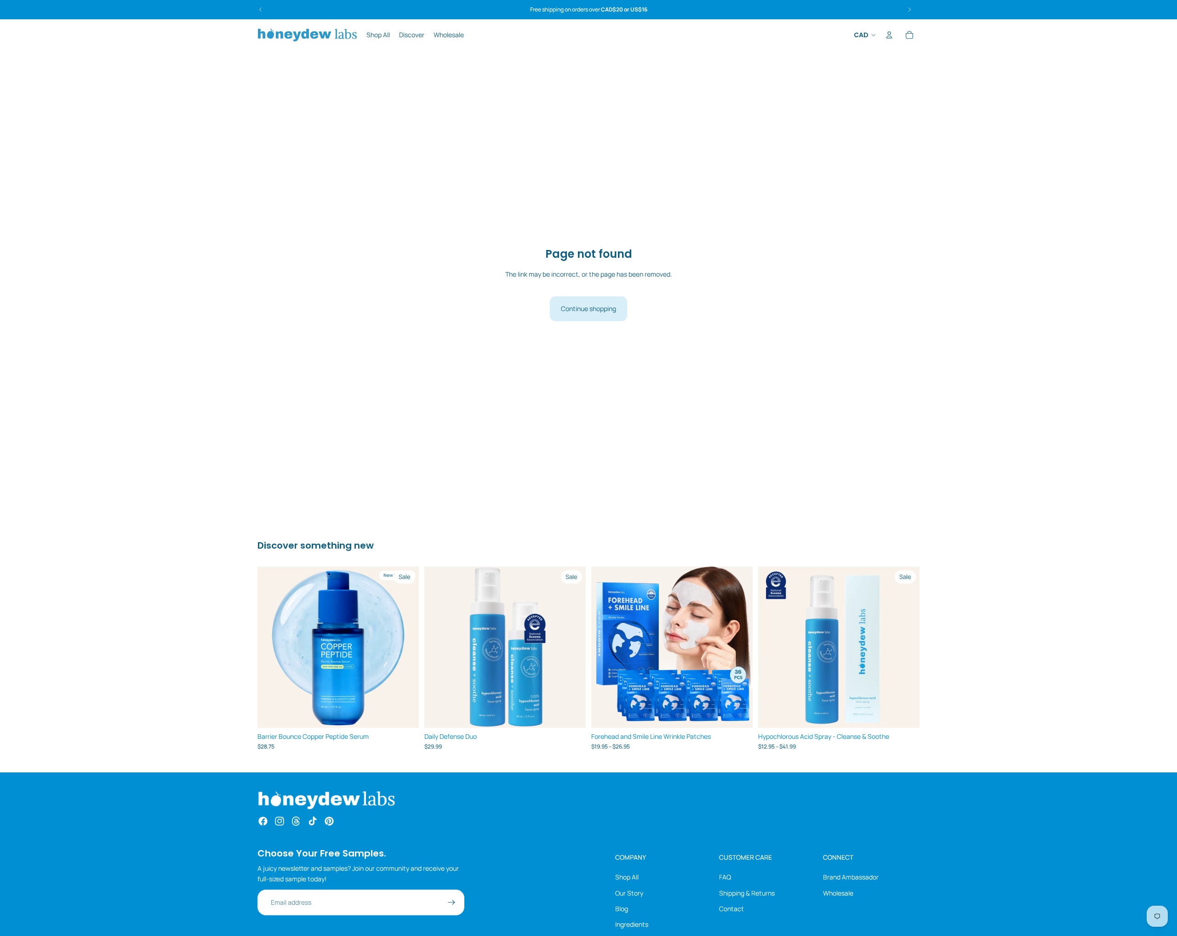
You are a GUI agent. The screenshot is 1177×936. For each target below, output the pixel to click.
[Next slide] (405, 647)
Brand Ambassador (851, 877)
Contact (731, 908)
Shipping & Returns (747, 893)
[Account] (889, 35)
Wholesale (838, 893)
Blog (621, 908)
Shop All (627, 877)
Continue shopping (588, 308)
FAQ (725, 877)
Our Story (629, 893)
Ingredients (631, 924)
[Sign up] (451, 902)
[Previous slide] (271, 647)
